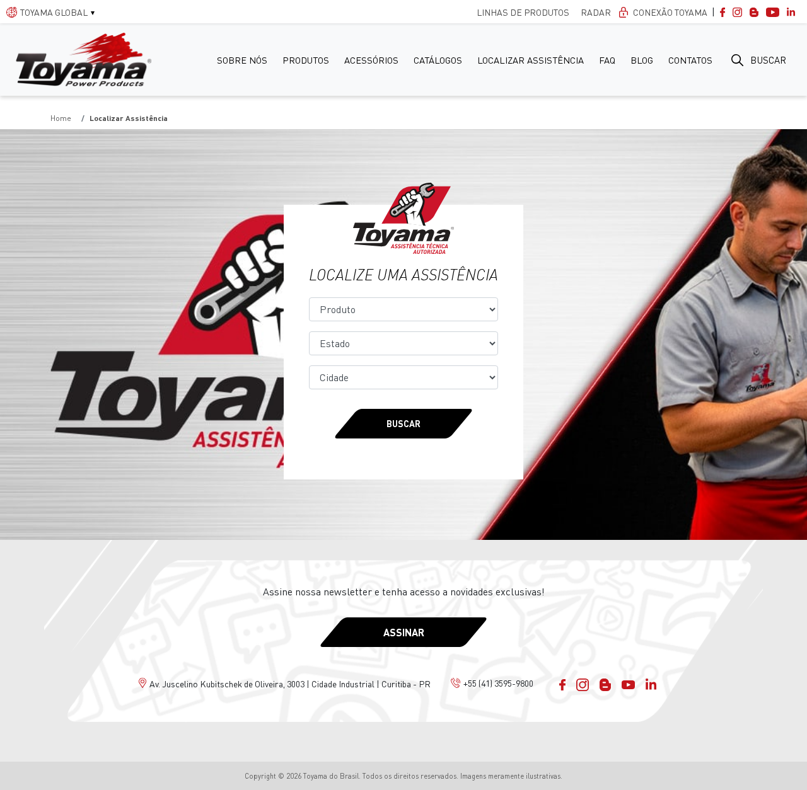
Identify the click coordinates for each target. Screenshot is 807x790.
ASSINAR (403, 632)
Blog (641, 60)
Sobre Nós (242, 60)
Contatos (690, 60)
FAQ (607, 60)
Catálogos (438, 60)
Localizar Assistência (530, 60)
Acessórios (371, 60)
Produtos (305, 60)
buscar (768, 60)
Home (60, 118)
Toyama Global (54, 12)
